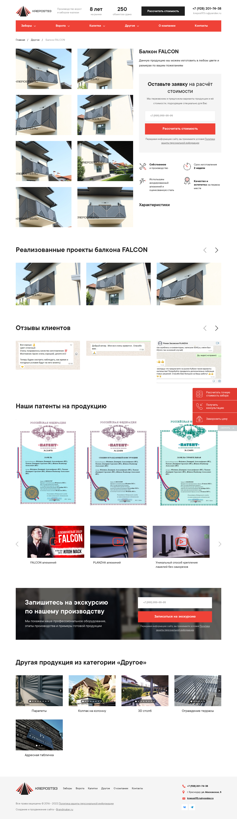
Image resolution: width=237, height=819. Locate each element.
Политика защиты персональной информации (86, 803)
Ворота (61, 26)
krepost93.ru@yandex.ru (207, 13)
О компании (167, 26)
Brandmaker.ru (64, 809)
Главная (20, 40)
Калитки (95, 26)
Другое (130, 26)
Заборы (26, 26)
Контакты (201, 26)
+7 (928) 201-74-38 (207, 9)
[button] (204, 250)
